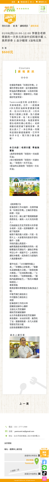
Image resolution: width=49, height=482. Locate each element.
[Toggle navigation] (43, 7)
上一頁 (24, 403)
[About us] (10, 18)
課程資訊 (24, 26)
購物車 (43, 2)
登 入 (32, 2)
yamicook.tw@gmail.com (24, 431)
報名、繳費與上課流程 (13, 449)
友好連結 (7, 443)
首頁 (13, 2)
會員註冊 (24, 2)
